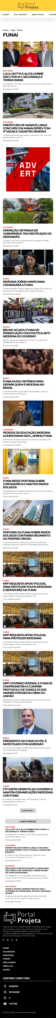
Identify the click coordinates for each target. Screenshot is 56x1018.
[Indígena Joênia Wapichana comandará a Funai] (28, 262)
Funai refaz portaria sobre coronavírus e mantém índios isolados (25, 484)
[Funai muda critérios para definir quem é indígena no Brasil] (28, 362)
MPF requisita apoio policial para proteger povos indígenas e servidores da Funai (27, 587)
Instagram (14, 992)
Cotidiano (8, 227)
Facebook (13, 986)
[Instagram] (7, 940)
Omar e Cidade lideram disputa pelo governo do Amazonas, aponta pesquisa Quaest (28, 891)
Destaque (8, 71)
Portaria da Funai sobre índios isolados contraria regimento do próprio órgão (26, 535)
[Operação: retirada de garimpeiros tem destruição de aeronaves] (28, 211)
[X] (16, 940)
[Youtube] (5, 1004)
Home (6, 30)
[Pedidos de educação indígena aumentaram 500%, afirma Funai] (28, 413)
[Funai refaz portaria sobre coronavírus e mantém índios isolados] (28, 461)
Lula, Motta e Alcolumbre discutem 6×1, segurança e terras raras (23, 77)
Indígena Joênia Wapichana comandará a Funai (24, 283)
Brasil (6, 378)
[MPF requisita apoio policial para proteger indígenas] (28, 615)
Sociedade (8, 122)
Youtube (13, 1004)
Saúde (6, 478)
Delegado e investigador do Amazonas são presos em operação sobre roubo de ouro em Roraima (27, 870)
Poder (6, 279)
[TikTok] (12, 940)
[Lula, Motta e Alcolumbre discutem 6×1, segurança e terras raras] (28, 54)
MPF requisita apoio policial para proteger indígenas (24, 636)
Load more (27, 811)
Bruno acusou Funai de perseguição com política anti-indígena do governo (27, 333)
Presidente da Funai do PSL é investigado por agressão (25, 742)
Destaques (10, 886)
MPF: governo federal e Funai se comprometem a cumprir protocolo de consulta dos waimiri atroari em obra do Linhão (27, 690)
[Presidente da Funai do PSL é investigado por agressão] (28, 721)
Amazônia (10, 866)
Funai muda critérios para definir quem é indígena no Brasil (23, 385)
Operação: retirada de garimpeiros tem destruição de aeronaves (27, 234)
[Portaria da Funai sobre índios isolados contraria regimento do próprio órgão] (28, 512)
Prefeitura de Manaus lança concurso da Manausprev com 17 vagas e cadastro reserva (26, 128)
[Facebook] (3, 940)
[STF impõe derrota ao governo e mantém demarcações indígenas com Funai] (28, 769)
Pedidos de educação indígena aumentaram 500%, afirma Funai (27, 434)
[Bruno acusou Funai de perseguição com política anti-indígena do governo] (28, 310)
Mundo (6, 327)
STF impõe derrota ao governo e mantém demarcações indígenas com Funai (28, 792)
